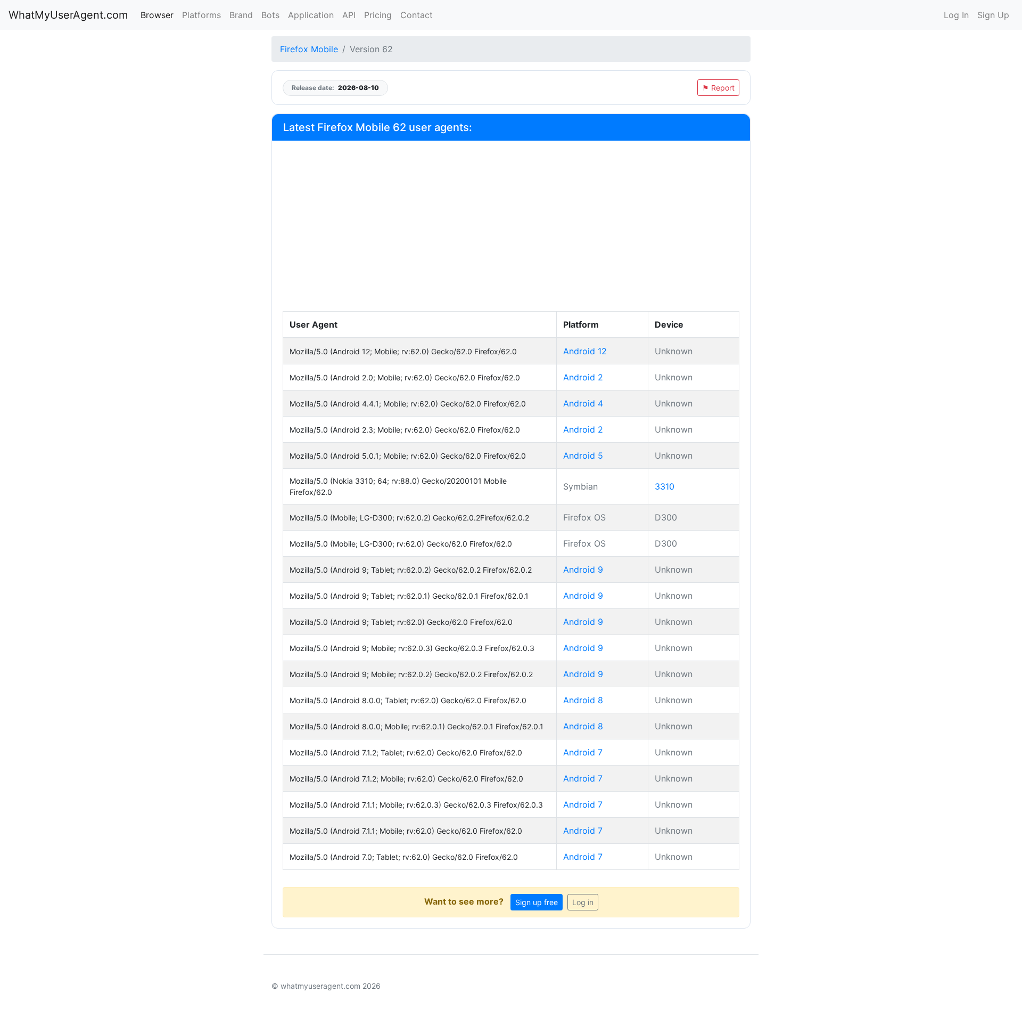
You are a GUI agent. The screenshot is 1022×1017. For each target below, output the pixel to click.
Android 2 (583, 377)
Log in (583, 902)
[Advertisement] (511, 231)
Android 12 (585, 351)
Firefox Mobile (309, 49)
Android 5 (583, 455)
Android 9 (583, 569)
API (349, 15)
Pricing (378, 15)
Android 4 (583, 403)
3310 (664, 486)
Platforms (201, 15)
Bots (270, 15)
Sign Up (993, 15)
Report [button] (718, 87)
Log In (956, 15)
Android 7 (583, 752)
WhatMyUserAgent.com (68, 15)
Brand (241, 15)
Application (311, 15)
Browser (157, 15)
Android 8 (583, 700)
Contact (416, 15)
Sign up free (536, 902)
